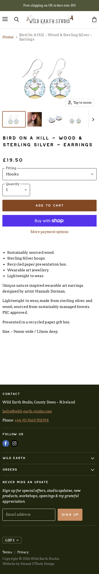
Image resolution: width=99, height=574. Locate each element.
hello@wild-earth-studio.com (27, 411)
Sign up (70, 514)
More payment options (49, 232)
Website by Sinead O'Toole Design (28, 564)
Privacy (23, 552)
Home (8, 37)
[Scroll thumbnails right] (92, 119)
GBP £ (9, 540)
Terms (7, 552)
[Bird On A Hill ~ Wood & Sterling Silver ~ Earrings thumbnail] (14, 119)
